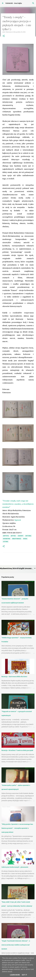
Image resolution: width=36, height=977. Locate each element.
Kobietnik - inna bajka (14, 3)
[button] (3, 36)
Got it (24, 975)
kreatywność (16, 538)
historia (28, 535)
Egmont (18, 520)
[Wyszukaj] (33, 3)
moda (25, 538)
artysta (6, 535)
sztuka (5, 541)
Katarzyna (6, 538)
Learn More (15, 975)
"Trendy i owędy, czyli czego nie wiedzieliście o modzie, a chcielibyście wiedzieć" (18, 504)
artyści (13, 535)
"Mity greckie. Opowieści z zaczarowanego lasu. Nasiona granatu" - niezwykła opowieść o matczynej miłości (17, 828)
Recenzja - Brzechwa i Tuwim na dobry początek (17, 750)
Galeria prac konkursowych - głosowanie (15, 867)
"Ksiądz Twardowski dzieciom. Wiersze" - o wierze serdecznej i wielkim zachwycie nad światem (16, 945)
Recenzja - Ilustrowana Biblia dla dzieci (14, 676)
